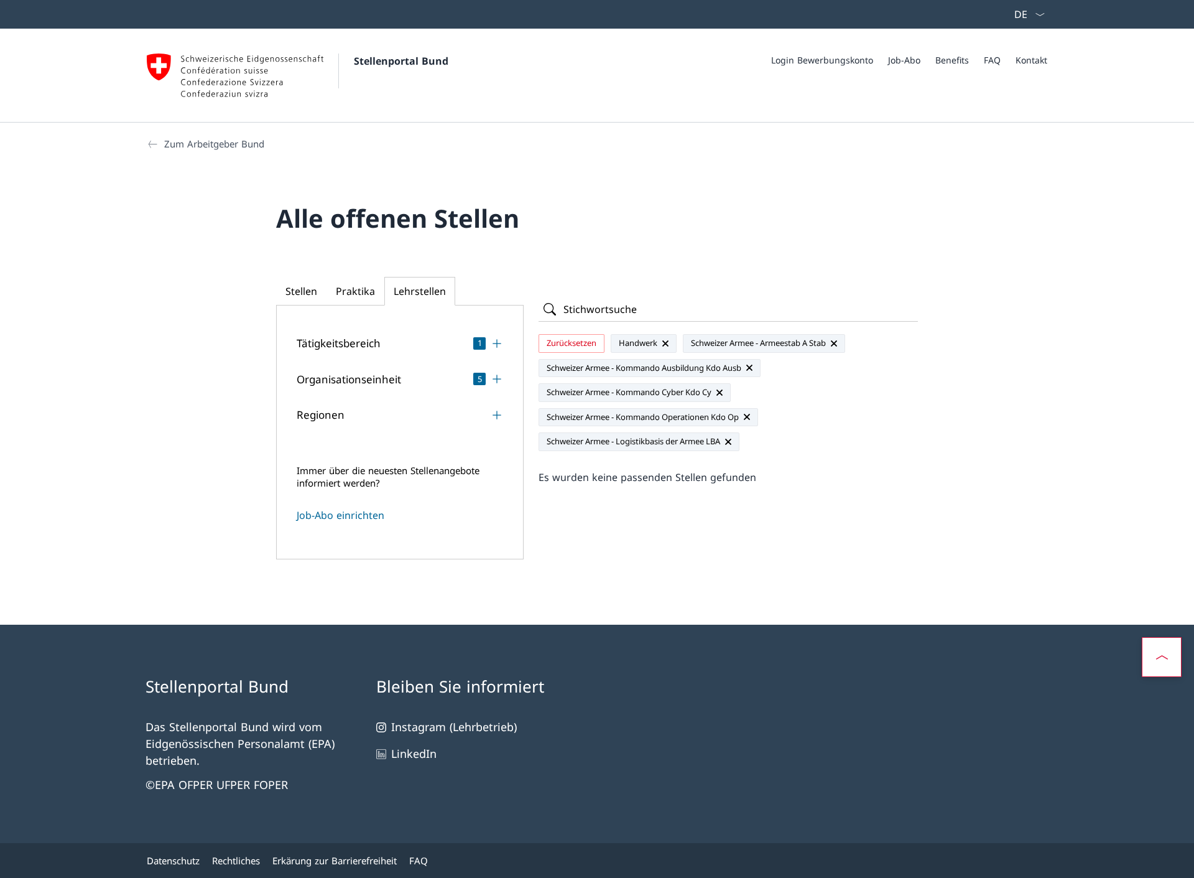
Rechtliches (236, 860)
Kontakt (1031, 60)
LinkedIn (414, 753)
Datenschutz (173, 860)
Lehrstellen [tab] (420, 291)
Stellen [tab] (301, 291)
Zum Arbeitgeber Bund (214, 144)
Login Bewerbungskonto (822, 60)
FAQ (992, 60)
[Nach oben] (1162, 657)
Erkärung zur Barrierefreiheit (334, 860)
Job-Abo (904, 60)
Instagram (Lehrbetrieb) (454, 726)
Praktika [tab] (355, 291)
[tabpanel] (400, 426)
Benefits (952, 60)
